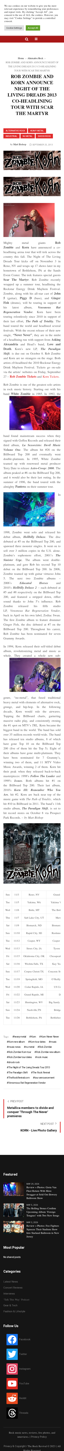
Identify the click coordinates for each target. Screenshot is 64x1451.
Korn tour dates (37, 1042)
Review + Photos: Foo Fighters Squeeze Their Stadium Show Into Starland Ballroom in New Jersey (42, 1231)
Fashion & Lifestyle (14, 1311)
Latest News (10, 1282)
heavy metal (20, 1037)
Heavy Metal (37, 130)
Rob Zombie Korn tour (19, 1052)
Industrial (11, 136)
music (53, 1042)
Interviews (9, 1294)
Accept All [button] (33, 28)
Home (21, 58)
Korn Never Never (50, 1037)
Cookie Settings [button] (14, 28)
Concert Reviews (13, 1288)
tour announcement (44, 1078)
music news (14, 1047)
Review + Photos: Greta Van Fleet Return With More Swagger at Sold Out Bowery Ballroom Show (41, 1192)
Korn (33, 1037)
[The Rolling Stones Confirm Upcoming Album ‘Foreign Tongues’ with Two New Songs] (13, 1210)
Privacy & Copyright (15, 1446)
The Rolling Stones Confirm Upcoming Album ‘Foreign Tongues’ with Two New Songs (42, 1211)
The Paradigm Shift (18, 1072)
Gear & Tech (10, 1305)
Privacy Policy (39, 1437)
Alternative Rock (35, 58)
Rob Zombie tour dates (20, 1057)
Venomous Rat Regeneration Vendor (27, 1083)
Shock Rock (44, 136)
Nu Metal (28, 136)
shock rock (13, 1062)
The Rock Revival (41, 1072)
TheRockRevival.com (19, 1078)
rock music (42, 1057)
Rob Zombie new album (48, 1052)
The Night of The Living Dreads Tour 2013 (29, 1067)
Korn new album (16, 1042)
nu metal (29, 1047)
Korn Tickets (51, 376)
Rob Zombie (45, 1047)
